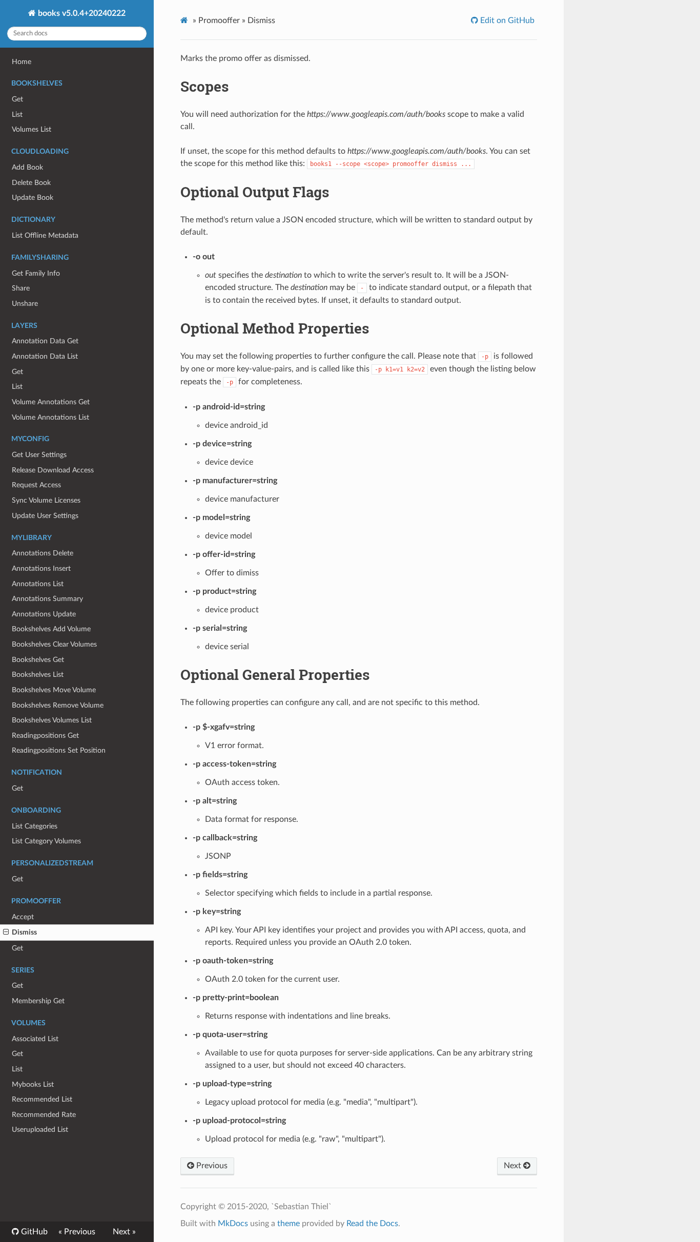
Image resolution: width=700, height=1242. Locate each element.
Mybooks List (33, 1084)
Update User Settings (45, 516)
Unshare (25, 303)
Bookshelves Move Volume (54, 690)
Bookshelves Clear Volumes (54, 644)
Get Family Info (36, 273)
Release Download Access (53, 470)
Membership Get (38, 1001)
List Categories (34, 826)
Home (21, 62)
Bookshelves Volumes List (52, 720)
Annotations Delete (42, 553)
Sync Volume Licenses (46, 500)
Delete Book (31, 183)
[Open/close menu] (6, 932)
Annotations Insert (41, 568)
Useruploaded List (40, 1129)
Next (513, 1166)
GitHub (33, 1232)
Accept (23, 917)
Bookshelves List (38, 674)
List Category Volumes (46, 841)
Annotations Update (44, 614)
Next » (124, 1232)
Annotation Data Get (45, 341)
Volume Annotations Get (51, 402)
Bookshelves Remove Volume (58, 705)
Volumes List (31, 129)
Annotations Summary (47, 599)
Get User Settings (39, 455)
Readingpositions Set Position (59, 750)
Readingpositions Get (45, 735)
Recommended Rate (44, 1115)
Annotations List (38, 584)
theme (288, 1223)
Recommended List (42, 1099)
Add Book (27, 167)
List (17, 114)
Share (21, 288)
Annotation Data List (45, 356)
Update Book (32, 197)
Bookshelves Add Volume (51, 629)
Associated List (35, 1039)
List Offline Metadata (45, 235)
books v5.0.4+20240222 (81, 13)
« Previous (76, 1232)
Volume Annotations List (50, 417)
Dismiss (24, 932)
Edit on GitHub (506, 20)
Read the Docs (372, 1223)
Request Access (36, 485)
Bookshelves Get (38, 660)
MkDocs (233, 1223)
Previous (211, 1166)
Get (17, 99)
